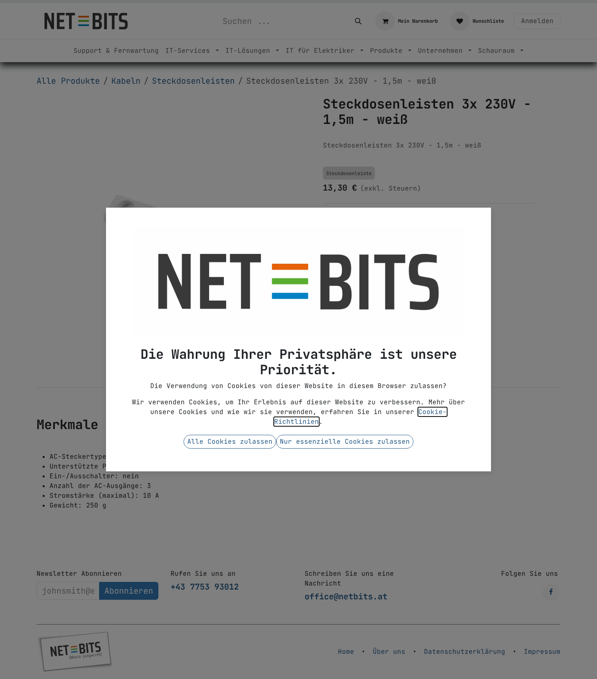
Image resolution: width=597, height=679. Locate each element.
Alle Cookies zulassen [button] (230, 441)
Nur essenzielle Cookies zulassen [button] (345, 441)
